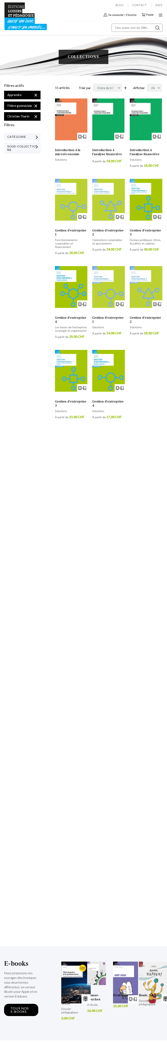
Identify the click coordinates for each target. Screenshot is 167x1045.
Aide (159, 5)
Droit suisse (122, 995)
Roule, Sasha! (149, 995)
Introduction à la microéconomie (67, 152)
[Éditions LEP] (21, 16)
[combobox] (137, 28)
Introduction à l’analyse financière (107, 152)
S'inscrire (131, 15)
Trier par (85, 88)
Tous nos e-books (20, 1009)
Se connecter (116, 15)
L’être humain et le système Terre (71, 999)
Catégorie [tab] (16, 136)
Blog (120, 5)
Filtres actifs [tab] (14, 86)
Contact (139, 5)
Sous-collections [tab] (21, 148)
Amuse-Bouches (93, 997)
